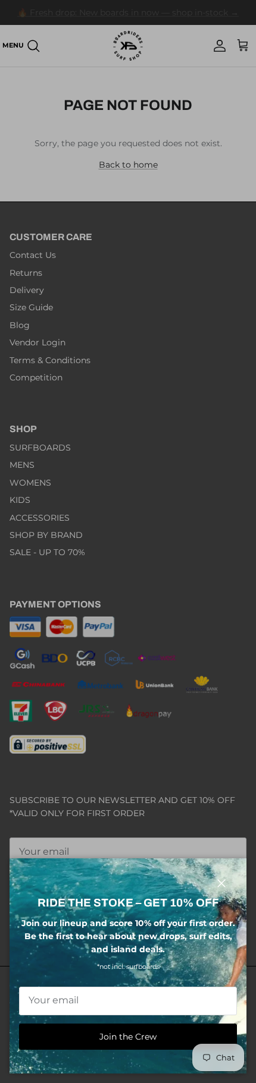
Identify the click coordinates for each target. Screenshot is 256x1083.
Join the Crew (128, 1036)
